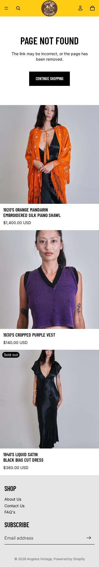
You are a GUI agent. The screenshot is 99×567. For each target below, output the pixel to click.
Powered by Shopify (69, 559)
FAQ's (9, 512)
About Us (12, 499)
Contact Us (14, 505)
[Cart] (92, 8)
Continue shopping (49, 78)
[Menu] (6, 8)
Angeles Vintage (39, 559)
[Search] (18, 8)
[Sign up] (89, 537)
